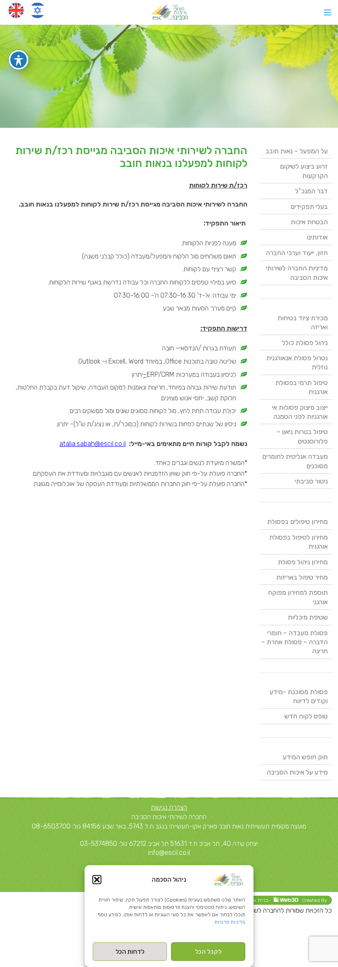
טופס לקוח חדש (306, 716)
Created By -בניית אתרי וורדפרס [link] (277, 900)
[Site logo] (169, 12)
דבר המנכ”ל (311, 191)
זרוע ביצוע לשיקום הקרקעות (304, 170)
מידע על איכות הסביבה (297, 772)
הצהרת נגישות (169, 807)
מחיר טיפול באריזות (302, 577)
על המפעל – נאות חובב (296, 151)
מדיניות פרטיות (229, 922)
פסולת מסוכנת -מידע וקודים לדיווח (299, 696)
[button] (97, 879)
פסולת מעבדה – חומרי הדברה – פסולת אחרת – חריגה (294, 642)
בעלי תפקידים (309, 207)
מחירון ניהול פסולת (303, 562)
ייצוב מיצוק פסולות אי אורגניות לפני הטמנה (300, 412)
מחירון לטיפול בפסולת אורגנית (298, 541)
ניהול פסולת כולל (305, 343)
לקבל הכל (208, 951)
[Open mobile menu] (327, 12)
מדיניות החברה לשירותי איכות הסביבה (297, 272)
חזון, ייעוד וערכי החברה (297, 253)
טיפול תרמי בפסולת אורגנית (301, 387)
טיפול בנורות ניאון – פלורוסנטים (302, 436)
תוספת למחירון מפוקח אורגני (298, 597)
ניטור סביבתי (311, 481)
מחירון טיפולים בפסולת (297, 522)
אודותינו (317, 237)
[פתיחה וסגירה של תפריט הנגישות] (18, 60)
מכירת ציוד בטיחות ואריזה (302, 322)
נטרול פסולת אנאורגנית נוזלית (297, 362)
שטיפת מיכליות (308, 617)
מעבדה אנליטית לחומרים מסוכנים (295, 461)
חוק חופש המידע (305, 757)
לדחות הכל (129, 951)
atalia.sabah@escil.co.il (92, 444)
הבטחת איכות (309, 222)
